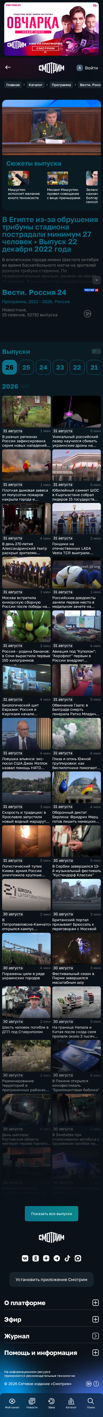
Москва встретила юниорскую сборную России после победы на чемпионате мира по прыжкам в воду (24, 606)
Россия (62, 301)
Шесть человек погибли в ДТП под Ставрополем (25, 1029)
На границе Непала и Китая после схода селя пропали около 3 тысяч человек (74, 1034)
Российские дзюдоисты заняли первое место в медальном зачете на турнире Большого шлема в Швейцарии (75, 606)
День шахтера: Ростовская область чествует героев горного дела (24, 1141)
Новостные (14, 309)
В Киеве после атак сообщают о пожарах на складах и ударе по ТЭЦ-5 (26, 1192)
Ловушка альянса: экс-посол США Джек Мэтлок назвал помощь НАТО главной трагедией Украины (25, 767)
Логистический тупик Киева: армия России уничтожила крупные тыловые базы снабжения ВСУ (25, 875)
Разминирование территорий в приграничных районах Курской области (24, 1087)
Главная (13, 85)
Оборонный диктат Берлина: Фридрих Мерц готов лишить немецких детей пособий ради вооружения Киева (75, 821)
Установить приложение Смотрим (51, 1279)
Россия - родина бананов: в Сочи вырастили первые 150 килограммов (26, 655)
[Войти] (80, 68)
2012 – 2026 (40, 301)
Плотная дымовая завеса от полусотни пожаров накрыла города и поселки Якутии (25, 497)
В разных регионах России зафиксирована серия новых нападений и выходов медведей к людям (26, 445)
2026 (24, 386)
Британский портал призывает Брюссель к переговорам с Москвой (74, 924)
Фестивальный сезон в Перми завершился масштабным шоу (73, 978)
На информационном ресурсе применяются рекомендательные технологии (39, 1373)
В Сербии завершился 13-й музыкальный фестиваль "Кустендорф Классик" (76, 870)
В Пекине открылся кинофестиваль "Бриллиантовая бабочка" (75, 1085)
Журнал (16, 1336)
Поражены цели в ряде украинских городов (23, 975)
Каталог (36, 85)
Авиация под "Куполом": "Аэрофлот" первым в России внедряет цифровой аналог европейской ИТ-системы (76, 660)
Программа (61, 85)
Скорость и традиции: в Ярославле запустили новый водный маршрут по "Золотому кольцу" (24, 819)
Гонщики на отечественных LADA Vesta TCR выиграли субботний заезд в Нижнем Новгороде (71, 553)
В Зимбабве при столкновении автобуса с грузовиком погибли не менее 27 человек (75, 1141)
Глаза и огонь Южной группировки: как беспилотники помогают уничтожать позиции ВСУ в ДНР (75, 767)
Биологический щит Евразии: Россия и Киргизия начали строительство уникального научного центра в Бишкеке (22, 716)
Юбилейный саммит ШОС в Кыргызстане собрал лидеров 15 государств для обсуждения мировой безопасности (75, 499)
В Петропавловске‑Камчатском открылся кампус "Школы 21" (29, 926)
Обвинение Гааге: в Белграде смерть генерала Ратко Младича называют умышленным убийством (75, 714)
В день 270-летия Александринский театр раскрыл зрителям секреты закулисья (24, 550)
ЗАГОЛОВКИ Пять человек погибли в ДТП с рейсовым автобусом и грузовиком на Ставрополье (76, 1197)
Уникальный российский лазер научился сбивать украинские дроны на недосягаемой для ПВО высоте (75, 445)
